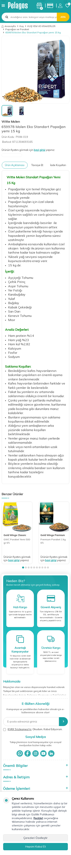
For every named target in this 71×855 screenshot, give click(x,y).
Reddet (38, 818)
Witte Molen (11, 121)
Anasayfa (10, 26)
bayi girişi (39, 149)
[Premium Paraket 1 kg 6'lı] (54, 517)
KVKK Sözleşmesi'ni (19, 729)
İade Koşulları (58, 165)
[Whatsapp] (20, 753)
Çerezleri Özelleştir (35, 838)
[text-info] (51, 5)
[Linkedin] (51, 753)
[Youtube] (43, 753)
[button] (23, 567)
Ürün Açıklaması (14, 165)
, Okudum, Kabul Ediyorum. (35, 729)
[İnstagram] (35, 753)
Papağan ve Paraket (17, 29)
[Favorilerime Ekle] (27, 528)
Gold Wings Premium (52, 535)
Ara (63, 16)
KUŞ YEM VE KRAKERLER (41, 26)
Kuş (22, 26)
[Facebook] (27, 753)
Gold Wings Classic (15, 535)
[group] (35, 69)
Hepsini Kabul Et (35, 846)
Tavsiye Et (37, 165)
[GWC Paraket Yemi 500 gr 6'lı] (17, 517)
